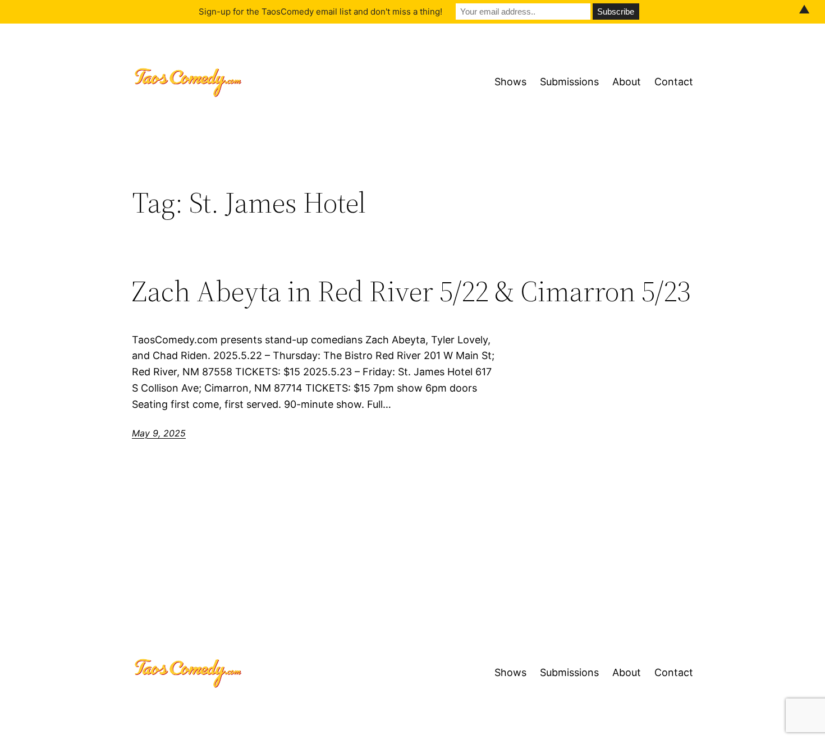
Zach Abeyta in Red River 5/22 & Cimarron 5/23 (411, 291)
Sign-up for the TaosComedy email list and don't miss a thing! (320, 11)
